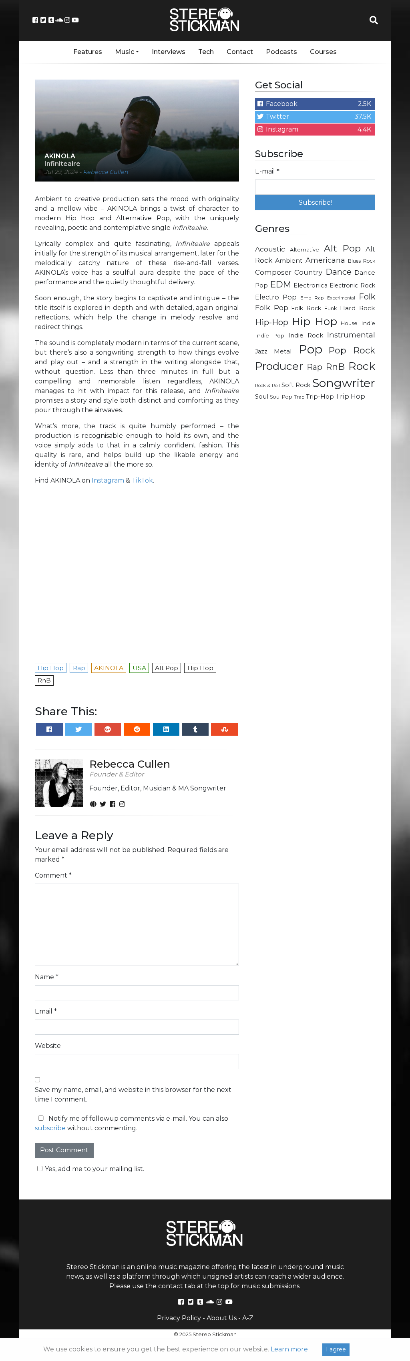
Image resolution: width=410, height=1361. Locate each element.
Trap (299, 397)
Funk (330, 308)
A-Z (247, 1318)
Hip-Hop (271, 322)
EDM (280, 284)
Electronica (310, 285)
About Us (222, 1318)
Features (87, 52)
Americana (325, 260)
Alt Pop (342, 248)
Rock (361, 366)
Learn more (289, 1349)
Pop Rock (352, 350)
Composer (273, 272)
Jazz (261, 351)
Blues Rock (361, 261)
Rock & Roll (267, 385)
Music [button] (124, 52)
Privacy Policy (179, 1318)
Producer (279, 366)
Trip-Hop (320, 396)
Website (48, 1046)
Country (308, 272)
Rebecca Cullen (105, 172)
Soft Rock (295, 385)
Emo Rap (312, 298)
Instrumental (351, 334)
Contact (240, 52)
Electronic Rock (352, 285)
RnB (335, 366)
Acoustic (270, 249)
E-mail (267, 171)
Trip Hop (350, 396)
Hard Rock (357, 308)
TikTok (142, 480)
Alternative (304, 249)
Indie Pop (269, 335)
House (349, 323)
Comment (53, 875)
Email (46, 1011)
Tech (206, 52)
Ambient (289, 260)
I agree (336, 1349)
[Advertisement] (315, 464)
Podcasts (281, 52)
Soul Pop (281, 397)
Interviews (168, 52)
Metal (283, 351)
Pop (310, 349)
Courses (323, 52)
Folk (367, 296)
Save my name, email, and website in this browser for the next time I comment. (133, 1094)
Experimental (341, 298)
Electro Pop (276, 297)
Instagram (108, 480)
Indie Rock (305, 335)
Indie (368, 323)
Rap (314, 367)
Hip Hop (314, 321)
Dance (339, 272)
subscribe (50, 1128)
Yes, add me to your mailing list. (94, 1169)
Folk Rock (306, 308)
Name (46, 977)
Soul (261, 396)
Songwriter (343, 383)
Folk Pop (271, 307)
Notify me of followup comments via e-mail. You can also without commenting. (131, 1123)
